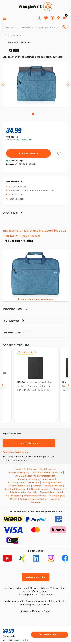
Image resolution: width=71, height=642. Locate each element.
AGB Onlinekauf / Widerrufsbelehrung (35, 475)
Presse (13, 498)
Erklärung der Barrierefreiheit (23, 482)
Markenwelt (59, 488)
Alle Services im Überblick (23, 492)
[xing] (22, 558)
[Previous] (3, 84)
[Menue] (5, 18)
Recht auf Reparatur (15, 488)
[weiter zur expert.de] (16, 618)
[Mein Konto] (52, 18)
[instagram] (51, 558)
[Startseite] (5, 35)
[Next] (68, 84)
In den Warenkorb (28, 153)
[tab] (33, 114)
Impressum (48, 479)
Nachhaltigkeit (57, 495)
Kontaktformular (53, 485)
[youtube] (7, 558)
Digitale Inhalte (48, 469)
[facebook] (65, 558)
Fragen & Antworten (50, 492)
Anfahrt (37, 485)
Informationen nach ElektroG (47, 472)
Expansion (55, 498)
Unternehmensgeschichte (33, 498)
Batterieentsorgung (19, 472)
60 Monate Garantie (39, 488)
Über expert (35, 502)
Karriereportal (13, 495)
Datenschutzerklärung (28, 479)
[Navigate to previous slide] (2, 385)
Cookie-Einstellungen (26, 469)
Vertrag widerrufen (52, 482)
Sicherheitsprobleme (19, 485)
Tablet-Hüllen (15, 35)
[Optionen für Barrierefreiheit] (39, 18)
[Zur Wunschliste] (46, 18)
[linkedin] (36, 558)
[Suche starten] (64, 27)
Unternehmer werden (35, 495)
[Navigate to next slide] (68, 385)
